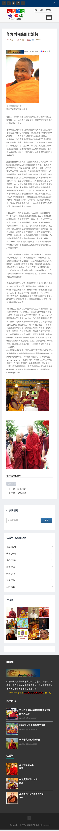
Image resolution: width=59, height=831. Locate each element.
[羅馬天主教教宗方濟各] (33, 612)
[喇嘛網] (18, 3)
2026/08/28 (32, 730)
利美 (10, 580)
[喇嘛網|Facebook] (4, 3)
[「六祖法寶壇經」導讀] (33, 634)
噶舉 (11, 553)
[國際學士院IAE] (22, 634)
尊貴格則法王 (27, 765)
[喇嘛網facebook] (29, 818)
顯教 (10, 587)
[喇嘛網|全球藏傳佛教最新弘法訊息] (13, 3)
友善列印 (11, 484)
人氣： (35, 40)
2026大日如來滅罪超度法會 (32, 725)
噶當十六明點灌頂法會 (29, 739)
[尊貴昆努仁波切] (11, 612)
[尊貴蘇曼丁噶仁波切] (44, 612)
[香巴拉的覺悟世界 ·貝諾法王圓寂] (44, 634)
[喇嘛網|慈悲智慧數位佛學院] (9, 3)
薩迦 (10, 567)
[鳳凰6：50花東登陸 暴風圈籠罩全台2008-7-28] (22, 623)
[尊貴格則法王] (12, 768)
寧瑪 (11, 547)
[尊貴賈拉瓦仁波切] (12, 783)
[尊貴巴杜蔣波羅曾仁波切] (12, 798)
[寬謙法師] (44, 623)
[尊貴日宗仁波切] (22, 612)
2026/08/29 (32, 718)
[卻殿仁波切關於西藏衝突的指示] (11, 634)
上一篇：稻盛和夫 (17, 489)
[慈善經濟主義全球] (23, 3)
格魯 (11, 560)
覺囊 (10, 573)
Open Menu (49, 17)
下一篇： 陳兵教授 (17, 492)
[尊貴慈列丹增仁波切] (11, 623)
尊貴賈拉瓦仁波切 (29, 779)
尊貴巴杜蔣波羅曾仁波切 (32, 794)
